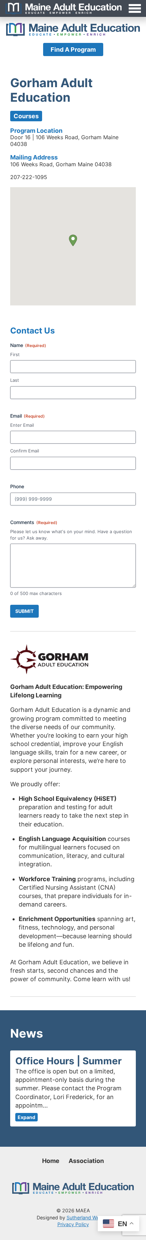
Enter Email (22, 425)
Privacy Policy (73, 1224)
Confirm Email (24, 450)
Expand (26, 1117)
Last (14, 380)
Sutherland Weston (88, 1217)
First (15, 354)
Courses (26, 116)
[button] (73, 240)
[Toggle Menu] (73, 8)
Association (86, 1160)
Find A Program (73, 49)
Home (50, 1160)
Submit (24, 611)
